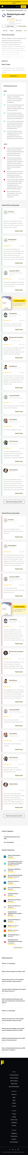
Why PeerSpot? (22, 26)
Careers (14, 1103)
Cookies (14, 1116)
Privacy (14, 1114)
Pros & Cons (19, 30)
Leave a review (10, 26)
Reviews (12, 30)
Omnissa (13, 18)
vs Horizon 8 (14, 856)
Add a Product (14, 1080)
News (14, 1100)
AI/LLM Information (14, 1086)
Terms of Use (14, 1119)
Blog (14, 1097)
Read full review (19, 231)
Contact (14, 1106)
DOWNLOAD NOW (19, 300)
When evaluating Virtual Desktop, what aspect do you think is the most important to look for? (13, 1000)
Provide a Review (14, 1075)
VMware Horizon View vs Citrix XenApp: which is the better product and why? (13, 980)
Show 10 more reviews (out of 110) (14, 501)
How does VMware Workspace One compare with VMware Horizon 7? (14, 990)
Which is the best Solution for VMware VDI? (13, 971)
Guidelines (14, 1122)
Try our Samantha (16, 1)
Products (14, 1139)
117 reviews (11, 21)
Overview (5, 30)
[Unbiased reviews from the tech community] (5, 6)
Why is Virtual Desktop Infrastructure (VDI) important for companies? (13, 1049)
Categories (14, 1133)
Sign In (23, 6)
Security (14, 1125)
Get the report (13, 76)
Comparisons (14, 1136)
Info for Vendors (14, 1078)
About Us (14, 1094)
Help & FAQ (14, 1083)
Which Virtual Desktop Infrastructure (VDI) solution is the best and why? (13, 1039)
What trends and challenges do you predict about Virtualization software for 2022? (13, 1029)
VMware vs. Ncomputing (8, 963)
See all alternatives (18, 947)
